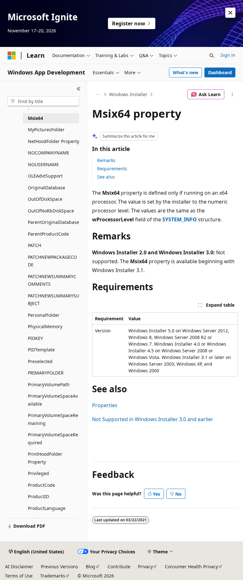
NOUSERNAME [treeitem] (43, 164)
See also (106, 177)
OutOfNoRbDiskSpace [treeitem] (51, 211)
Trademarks (52, 576)
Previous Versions (59, 567)
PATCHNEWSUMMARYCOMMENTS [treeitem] (52, 280)
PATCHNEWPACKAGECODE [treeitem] (52, 261)
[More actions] (232, 94)
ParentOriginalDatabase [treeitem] (53, 222)
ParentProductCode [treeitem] (48, 234)
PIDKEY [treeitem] (35, 338)
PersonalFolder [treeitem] (43, 315)
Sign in (228, 55)
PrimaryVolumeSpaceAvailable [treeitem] (53, 400)
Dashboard (220, 72)
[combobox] (43, 101)
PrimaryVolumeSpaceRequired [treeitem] (53, 439)
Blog (90, 567)
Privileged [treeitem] (38, 473)
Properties (104, 405)
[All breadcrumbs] (97, 94)
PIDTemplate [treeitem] (41, 350)
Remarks (106, 160)
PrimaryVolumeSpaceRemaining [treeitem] (53, 419)
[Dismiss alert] (230, 13)
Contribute (119, 567)
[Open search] (211, 55)
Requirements (112, 169)
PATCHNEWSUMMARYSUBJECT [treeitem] (53, 300)
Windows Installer (128, 94)
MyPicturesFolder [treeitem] (46, 130)
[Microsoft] (12, 55)
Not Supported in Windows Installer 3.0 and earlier (152, 419)
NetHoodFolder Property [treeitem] (53, 141)
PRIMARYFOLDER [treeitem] (46, 373)
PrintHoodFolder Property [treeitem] (45, 458)
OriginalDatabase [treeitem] (46, 188)
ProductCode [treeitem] (41, 485)
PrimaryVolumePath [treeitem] (49, 384)
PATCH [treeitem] (34, 245)
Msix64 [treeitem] (35, 118)
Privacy (145, 567)
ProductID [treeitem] (38, 496)
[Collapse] (78, 89)
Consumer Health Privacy (191, 567)
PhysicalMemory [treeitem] (45, 326)
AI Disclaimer (19, 567)
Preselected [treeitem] (40, 361)
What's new (185, 72)
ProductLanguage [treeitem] (46, 508)
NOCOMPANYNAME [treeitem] (48, 153)
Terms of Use (19, 576)
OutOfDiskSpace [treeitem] (45, 199)
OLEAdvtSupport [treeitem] (45, 176)
